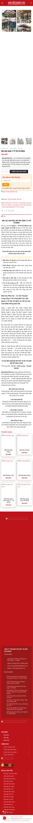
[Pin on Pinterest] (11, 211)
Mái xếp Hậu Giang (9, 791)
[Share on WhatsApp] (2, 211)
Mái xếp (20, 148)
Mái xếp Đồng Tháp (9, 802)
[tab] (16, 216)
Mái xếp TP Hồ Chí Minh (10, 773)
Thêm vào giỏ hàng (18, 171)
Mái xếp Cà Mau (8, 781)
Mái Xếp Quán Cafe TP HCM (24, 499)
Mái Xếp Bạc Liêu (8, 475)
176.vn (21, 816)
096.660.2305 (24, 663)
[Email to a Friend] (9, 211)
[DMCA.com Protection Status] (7, 765)
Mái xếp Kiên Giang (9, 783)
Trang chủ (4, 148)
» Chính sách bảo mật (9, 747)
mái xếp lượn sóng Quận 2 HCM (14, 205)
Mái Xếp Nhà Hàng (24, 475)
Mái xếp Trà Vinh (8, 799)
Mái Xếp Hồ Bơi (25, 450)
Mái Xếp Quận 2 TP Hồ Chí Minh (15, 207)
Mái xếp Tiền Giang (9, 809)
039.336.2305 (15, 663)
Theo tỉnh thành (12, 199)
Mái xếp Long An (8, 812)
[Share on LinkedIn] (13, 211)
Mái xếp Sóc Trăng (9, 786)
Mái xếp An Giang (9, 796)
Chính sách (7, 752)
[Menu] (2, 3)
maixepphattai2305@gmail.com (19, 665)
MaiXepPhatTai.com (16, 818)
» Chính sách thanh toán (9, 749)
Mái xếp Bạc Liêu (8, 789)
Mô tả (3, 216)
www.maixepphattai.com (18, 668)
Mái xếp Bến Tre (8, 804)
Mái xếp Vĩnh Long (9, 807)
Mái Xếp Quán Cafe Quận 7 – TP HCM (8, 500)
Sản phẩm (13, 148)
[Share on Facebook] (4, 211)
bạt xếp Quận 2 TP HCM (11, 203)
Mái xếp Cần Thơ (8, 794)
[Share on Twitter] (7, 211)
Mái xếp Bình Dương (9, 778)
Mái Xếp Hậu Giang (8, 451)
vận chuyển (13, 752)
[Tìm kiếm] (31, 3)
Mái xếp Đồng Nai (9, 776)
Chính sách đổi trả (9, 754)
